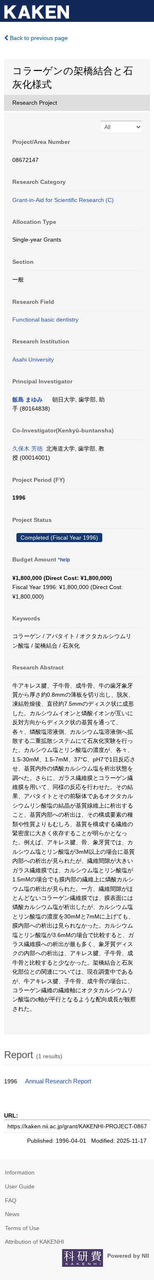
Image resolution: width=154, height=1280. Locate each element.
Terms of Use (22, 1228)
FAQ (10, 1200)
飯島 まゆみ (27, 399)
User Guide (19, 1186)
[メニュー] (144, 10)
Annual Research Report (58, 1081)
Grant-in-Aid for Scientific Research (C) (63, 200)
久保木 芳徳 (27, 448)
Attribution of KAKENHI (34, 1241)
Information (19, 1172)
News (12, 1214)
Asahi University (33, 359)
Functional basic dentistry (45, 319)
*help (64, 560)
